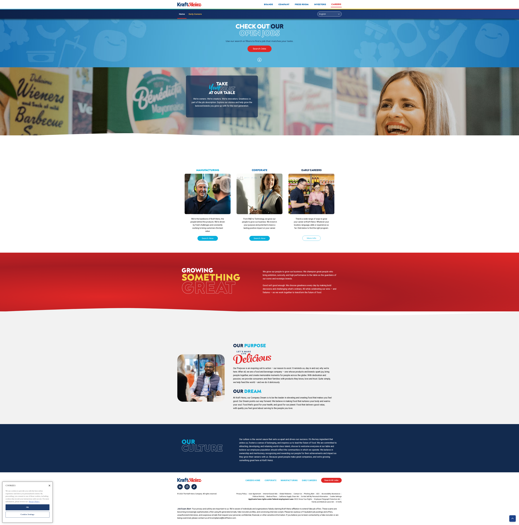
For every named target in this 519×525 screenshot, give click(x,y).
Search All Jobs (331, 480)
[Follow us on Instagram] (187, 486)
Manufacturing (289, 480)
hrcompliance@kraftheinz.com (222, 518)
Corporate (270, 480)
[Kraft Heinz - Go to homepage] (207, 4)
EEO (318, 494)
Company (283, 4)
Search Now (208, 238)
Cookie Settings (336, 496)
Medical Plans (272, 496)
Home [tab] (182, 14)
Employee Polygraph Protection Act (327, 499)
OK (27, 507)
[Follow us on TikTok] (194, 486)
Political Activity (259, 496)
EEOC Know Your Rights (303, 499)
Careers (336, 4)
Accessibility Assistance (331, 494)
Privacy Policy (241, 494)
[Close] (49, 486)
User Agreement (255, 494)
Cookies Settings (27, 514)
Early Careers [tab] (195, 14)
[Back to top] (512, 518)
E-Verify (339, 502)
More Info (311, 238)
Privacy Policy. (34, 501)
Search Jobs (259, 48)
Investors (320, 4)
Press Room (302, 4)
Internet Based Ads (270, 494)
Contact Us (298, 494)
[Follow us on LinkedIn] (180, 486)
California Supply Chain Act (289, 496)
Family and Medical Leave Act (323, 502)
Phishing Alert (309, 494)
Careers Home (252, 480)
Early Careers (309, 480)
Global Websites (286, 494)
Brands (268, 4)
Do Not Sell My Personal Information (314, 496)
